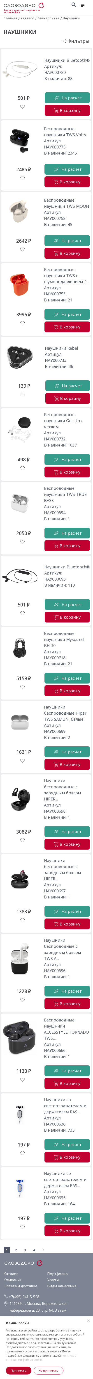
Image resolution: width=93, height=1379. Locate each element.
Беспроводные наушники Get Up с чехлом (63, 420)
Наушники (20, 32)
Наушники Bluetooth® (67, 60)
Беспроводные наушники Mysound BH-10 (64, 639)
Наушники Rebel (61, 348)
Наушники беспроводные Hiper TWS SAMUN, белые (65, 713)
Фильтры (77, 41)
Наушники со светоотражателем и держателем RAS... (65, 1106)
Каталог (11, 1273)
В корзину (70, 110)
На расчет (72, 97)
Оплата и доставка (20, 1285)
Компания (12, 1279)
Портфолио (57, 1273)
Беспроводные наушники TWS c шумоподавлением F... (66, 275)
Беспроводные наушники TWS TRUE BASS (65, 494)
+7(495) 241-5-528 (23, 1296)
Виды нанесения (61, 1285)
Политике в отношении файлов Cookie (41, 1358)
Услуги (53, 1279)
